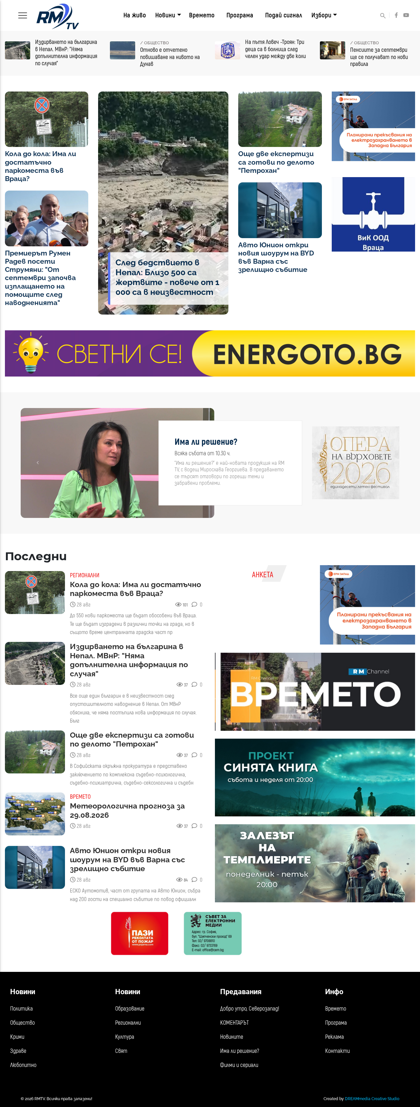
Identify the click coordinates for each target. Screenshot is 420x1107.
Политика (21, 1009)
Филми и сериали (239, 1065)
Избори (321, 15)
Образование (129, 1009)
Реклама (334, 1037)
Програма (239, 15)
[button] (37, 463)
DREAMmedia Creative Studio (372, 1099)
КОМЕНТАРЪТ (234, 1023)
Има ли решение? (239, 1051)
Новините (231, 1037)
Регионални (128, 1023)
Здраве (18, 1051)
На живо (134, 15)
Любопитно (23, 1065)
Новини (165, 15)
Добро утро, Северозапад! (249, 1009)
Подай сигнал (283, 15)
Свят (121, 1051)
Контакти (337, 1051)
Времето (202, 15)
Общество (22, 1023)
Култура (124, 1037)
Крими (17, 1037)
